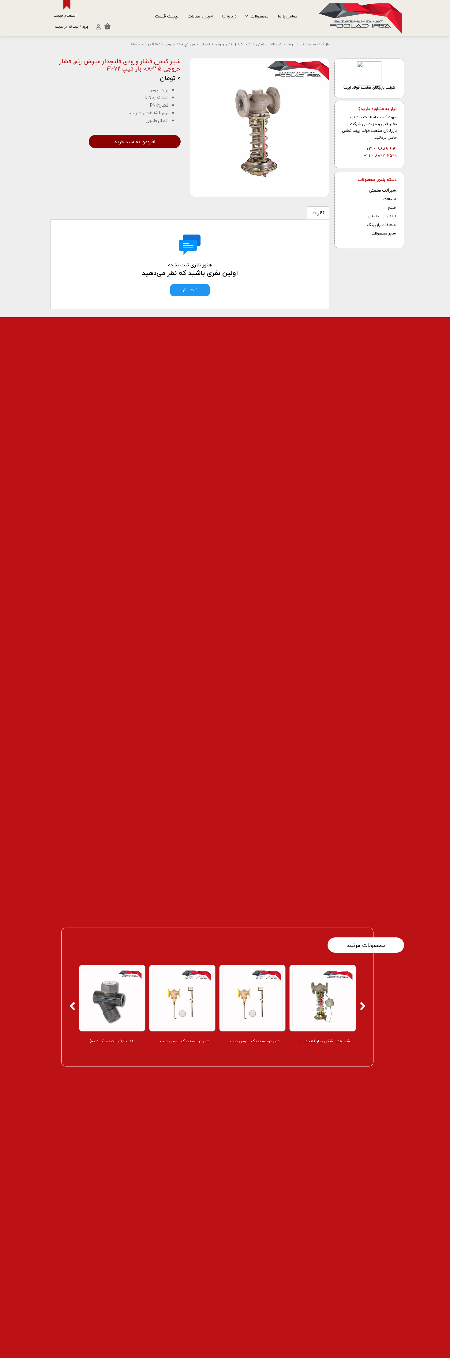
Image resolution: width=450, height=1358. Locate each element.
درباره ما (229, 16)
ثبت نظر (189, 290)
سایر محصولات (383, 233)
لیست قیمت (166, 16)
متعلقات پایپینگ (381, 225)
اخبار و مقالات (200, 16)
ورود (85, 26)
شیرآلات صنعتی (382, 190)
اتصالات (389, 199)
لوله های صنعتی (382, 216)
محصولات (259, 16)
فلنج (392, 208)
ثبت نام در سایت (66, 26)
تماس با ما (287, 16)
